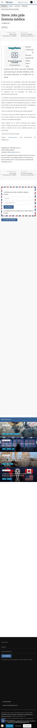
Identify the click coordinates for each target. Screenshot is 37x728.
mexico (4, 478)
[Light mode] (31, 2)
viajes (4, 433)
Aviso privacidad (7, 701)
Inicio (11, 6)
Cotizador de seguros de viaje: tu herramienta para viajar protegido (18, 444)
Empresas (24, 6)
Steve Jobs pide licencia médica (13, 17)
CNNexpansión (12, 137)
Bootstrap (3, 718)
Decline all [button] (18, 726)
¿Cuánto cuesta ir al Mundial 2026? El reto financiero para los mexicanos (17, 474)
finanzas (9, 448)
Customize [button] (27, 726)
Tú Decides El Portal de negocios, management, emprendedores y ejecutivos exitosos (17, 714)
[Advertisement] (18, 298)
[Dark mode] (34, 2)
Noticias (17, 6)
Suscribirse (8, 207)
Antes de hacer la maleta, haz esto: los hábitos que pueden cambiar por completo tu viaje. (18, 428)
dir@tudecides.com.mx (13, 152)
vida (8, 433)
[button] (31, 424)
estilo (11, 433)
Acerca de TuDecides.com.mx (10, 705)
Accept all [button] (9, 726)
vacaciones (16, 433)
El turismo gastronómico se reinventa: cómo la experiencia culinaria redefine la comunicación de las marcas (18, 458)
